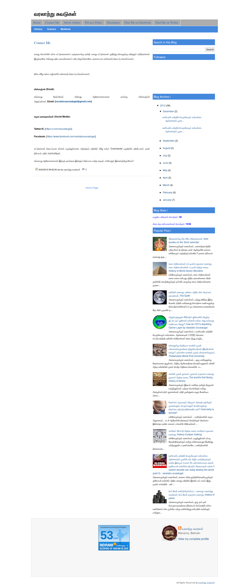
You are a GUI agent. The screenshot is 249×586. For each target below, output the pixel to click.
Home (37, 22)
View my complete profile (193, 539)
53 (106, 535)
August (167, 148)
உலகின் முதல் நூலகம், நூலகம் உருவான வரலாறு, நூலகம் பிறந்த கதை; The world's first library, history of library (191, 377)
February (168, 192)
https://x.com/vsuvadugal (58, 128)
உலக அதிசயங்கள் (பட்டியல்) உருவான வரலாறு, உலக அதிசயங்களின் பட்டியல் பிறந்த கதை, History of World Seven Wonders (190, 267)
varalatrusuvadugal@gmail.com (73, 101)
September (169, 140)
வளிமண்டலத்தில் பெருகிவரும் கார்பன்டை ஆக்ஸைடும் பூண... (182, 118)
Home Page (92, 187)
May (165, 170)
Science (51, 29)
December (168, 111)
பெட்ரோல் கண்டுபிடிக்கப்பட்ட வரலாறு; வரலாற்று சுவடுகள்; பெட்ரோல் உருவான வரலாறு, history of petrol (191, 494)
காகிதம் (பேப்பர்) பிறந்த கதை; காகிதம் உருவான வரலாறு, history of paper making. (191, 432)
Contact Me (52, 22)
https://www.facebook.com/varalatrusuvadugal (71, 136)
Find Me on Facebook (137, 22)
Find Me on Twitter (166, 22)
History (38, 29)
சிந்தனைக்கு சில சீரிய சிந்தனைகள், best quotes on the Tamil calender (188, 240)
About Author (72, 22)
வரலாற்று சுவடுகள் (55, 14)
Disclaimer (113, 22)
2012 (163, 105)
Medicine (66, 29)
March (166, 185)
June (166, 162)
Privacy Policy (94, 22)
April (165, 177)
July (165, 155)
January (167, 199)
